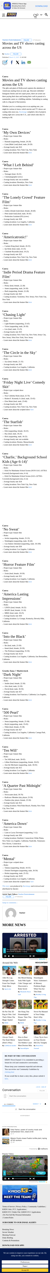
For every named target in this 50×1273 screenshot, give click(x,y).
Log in (38, 1087)
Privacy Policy (21, 1207)
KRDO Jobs (7, 1209)
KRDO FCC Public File (11, 1212)
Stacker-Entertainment (26, 894)
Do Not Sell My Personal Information (17, 1215)
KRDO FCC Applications (31, 1212)
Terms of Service (8, 1207)
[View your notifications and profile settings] (45, 1104)
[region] (25, 1118)
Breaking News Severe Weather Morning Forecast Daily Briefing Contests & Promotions (10, 1234)
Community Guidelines (36, 1207)
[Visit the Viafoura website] (43, 1149)
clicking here (9, 1072)
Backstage (23, 112)
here (30, 153)
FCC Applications (19, 1209)
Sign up (43, 1087)
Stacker (7, 54)
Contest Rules (8, 1218)
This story (6, 886)
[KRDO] (12, 14)
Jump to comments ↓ (9, 903)
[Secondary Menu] (5, 15)
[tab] (8, 1104)
